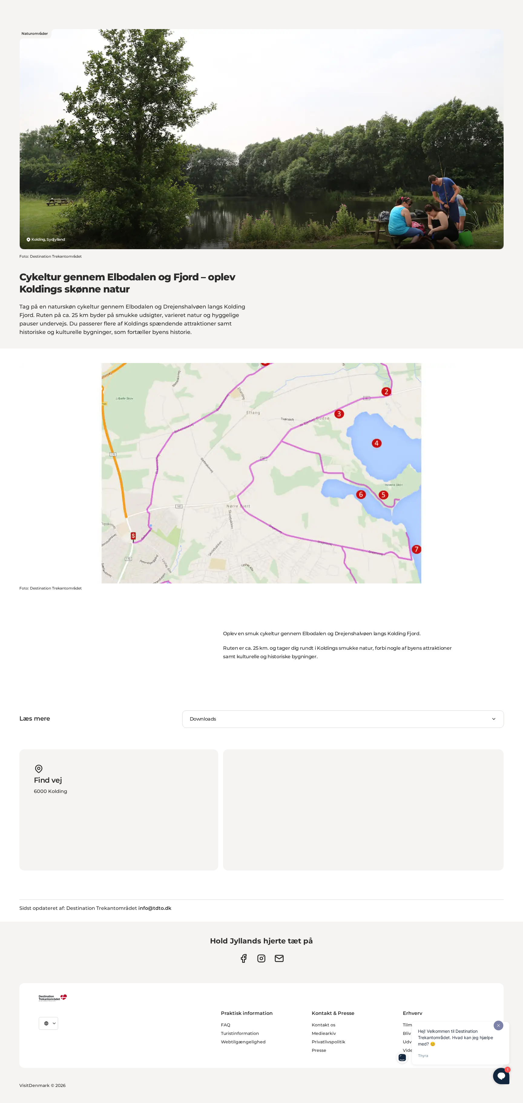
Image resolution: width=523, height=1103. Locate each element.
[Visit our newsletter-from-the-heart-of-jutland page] (279, 958)
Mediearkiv (324, 1033)
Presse (319, 1050)
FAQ (225, 1025)
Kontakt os (323, 1025)
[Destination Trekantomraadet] (53, 997)
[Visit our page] (261, 958)
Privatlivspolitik (328, 1042)
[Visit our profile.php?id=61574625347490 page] (243, 958)
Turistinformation (240, 1033)
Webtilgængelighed (243, 1042)
